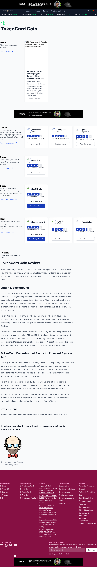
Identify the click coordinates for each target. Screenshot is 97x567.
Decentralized (64, 486)
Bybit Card (25, 489)
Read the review (36, 144)
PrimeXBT (5, 489)
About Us (82, 504)
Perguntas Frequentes (87, 486)
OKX (3, 498)
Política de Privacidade (87, 492)
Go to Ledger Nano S (36, 239)
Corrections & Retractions (84, 514)
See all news (5, 51)
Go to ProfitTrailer (36, 206)
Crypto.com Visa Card (30, 498)
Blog (80, 495)
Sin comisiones (64, 492)
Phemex (5, 495)
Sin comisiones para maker (66, 499)
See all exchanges (7, 143)
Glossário (82, 489)
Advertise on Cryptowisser (83, 519)
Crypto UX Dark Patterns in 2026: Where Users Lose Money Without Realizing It (48, 489)
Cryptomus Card (28, 486)
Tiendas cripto (64, 503)
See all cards (5, 168)
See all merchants (7, 199)
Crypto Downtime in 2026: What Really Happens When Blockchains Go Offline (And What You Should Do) (47, 511)
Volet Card (25, 495)
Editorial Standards (86, 510)
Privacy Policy (65, 554)
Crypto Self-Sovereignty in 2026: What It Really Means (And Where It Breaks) (48, 499)
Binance (5, 492)
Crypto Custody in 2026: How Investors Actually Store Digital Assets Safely (48, 523)
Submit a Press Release (87, 524)
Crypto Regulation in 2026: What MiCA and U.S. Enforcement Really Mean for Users (48, 533)
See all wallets (5, 232)
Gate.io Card (26, 492)
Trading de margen (66, 495)
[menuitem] (28, 11)
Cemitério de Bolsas (86, 498)
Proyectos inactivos (86, 501)
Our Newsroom (84, 507)
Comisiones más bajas (67, 489)
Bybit (4, 486)
